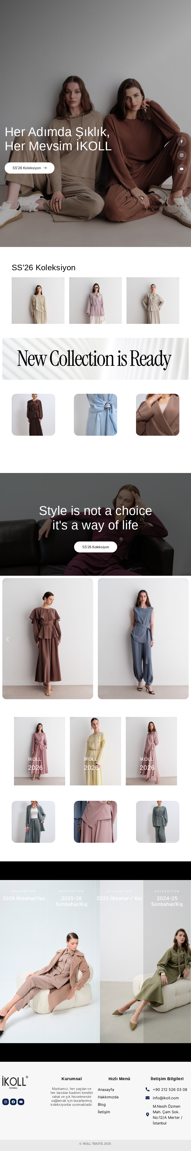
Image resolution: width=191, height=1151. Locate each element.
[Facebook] (13, 1102)
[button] (7, 639)
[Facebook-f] (181, 141)
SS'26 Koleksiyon (27, 168)
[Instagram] (5, 1102)
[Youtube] (181, 169)
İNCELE (24, 1038)
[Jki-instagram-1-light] (181, 155)
